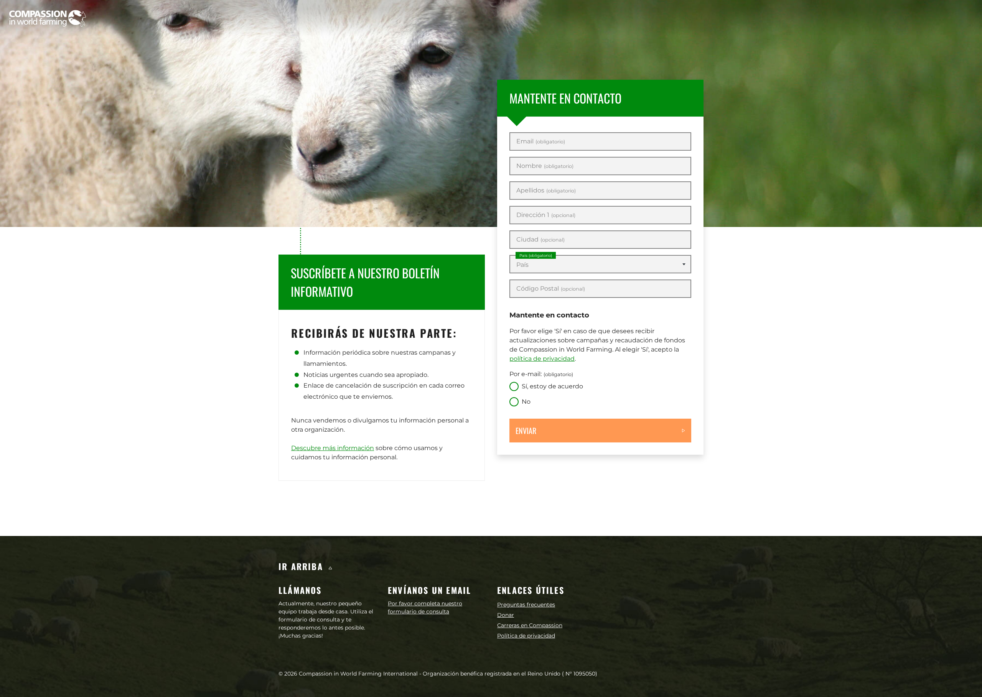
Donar (505, 615)
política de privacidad (542, 358)
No (526, 401)
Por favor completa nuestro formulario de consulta (425, 607)
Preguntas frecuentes (526, 604)
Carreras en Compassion (529, 625)
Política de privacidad (526, 635)
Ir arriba (302, 566)
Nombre (544, 166)
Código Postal (550, 289)
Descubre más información (332, 448)
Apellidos (546, 190)
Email (540, 141)
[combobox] (600, 264)
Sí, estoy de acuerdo (552, 386)
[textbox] (600, 265)
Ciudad (540, 240)
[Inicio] (47, 18)
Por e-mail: (541, 374)
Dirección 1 (545, 215)
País (535, 255)
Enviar (526, 430)
